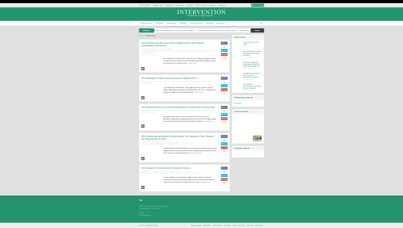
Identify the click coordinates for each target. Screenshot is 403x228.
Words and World (170, 81)
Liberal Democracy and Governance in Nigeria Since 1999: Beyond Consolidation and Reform (172, 44)
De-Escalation (179, 5)
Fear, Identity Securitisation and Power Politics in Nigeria (247, 30)
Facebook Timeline (242, 148)
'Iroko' (146, 50)
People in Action (158, 5)
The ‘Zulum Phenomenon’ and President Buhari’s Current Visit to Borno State (178, 107)
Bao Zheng (156, 144)
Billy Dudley (152, 50)
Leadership (208, 81)
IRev (193, 50)
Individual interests (182, 50)
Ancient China (149, 144)
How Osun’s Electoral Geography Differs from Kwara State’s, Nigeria (160, 30)
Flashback (189, 5)
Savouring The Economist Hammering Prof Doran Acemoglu (252, 53)
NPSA (196, 50)
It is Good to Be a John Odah (251, 43)
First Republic (193, 81)
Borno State (183, 110)
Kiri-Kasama (171, 173)
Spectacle (212, 5)
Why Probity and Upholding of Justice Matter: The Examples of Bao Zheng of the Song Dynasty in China (177, 137)
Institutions (171, 144)
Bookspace (169, 5)
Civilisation (191, 110)
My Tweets (237, 103)
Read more (192, 63)
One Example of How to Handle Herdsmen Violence (165, 168)
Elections (165, 50)
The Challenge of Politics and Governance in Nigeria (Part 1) (169, 78)
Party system (202, 50)
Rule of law (149, 52)
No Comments (145, 54)
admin (149, 49)
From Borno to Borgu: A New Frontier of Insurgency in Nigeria (206, 30)
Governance (221, 5)
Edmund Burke (184, 81)
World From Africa (201, 5)
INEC (189, 50)
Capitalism (159, 50)
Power (211, 110)
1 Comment (144, 83)
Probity (177, 144)
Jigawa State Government (159, 173)
